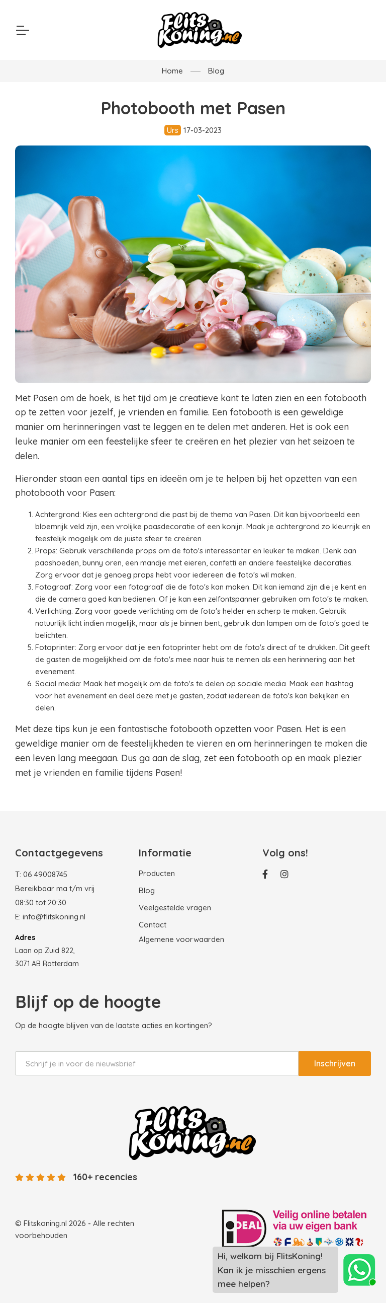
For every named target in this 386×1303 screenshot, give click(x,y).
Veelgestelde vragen (175, 907)
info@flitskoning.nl (54, 916)
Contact (152, 924)
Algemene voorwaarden (181, 939)
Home (172, 71)
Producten (157, 873)
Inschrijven (334, 1063)
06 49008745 (45, 874)
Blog (216, 71)
